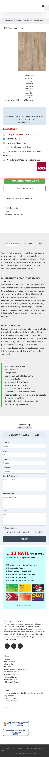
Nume (5, 443)
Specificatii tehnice (26, 243)
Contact (8, 667)
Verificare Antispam (10, 528)
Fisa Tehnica (39, 243)
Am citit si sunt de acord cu (24, 532)
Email (5, 451)
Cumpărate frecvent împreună (19, 199)
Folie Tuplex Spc (12, 208)
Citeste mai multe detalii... (24, 606)
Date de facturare (9, 476)
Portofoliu (9, 664)
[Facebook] (7, 646)
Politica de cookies (12, 672)
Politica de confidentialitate (15, 669)
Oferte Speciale (11, 661)
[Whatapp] (20, 646)
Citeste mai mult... (29, 96)
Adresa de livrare (9, 493)
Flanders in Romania (12, 682)
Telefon (5, 459)
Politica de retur (11, 679)
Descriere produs (11, 243)
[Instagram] (13, 646)
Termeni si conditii (12, 674)
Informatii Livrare (11, 677)
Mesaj (5, 511)
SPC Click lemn (23, 21)
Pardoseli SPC (11, 21)
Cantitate (6, 468)
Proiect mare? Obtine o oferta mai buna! (24, 159)
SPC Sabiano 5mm (37, 21)
